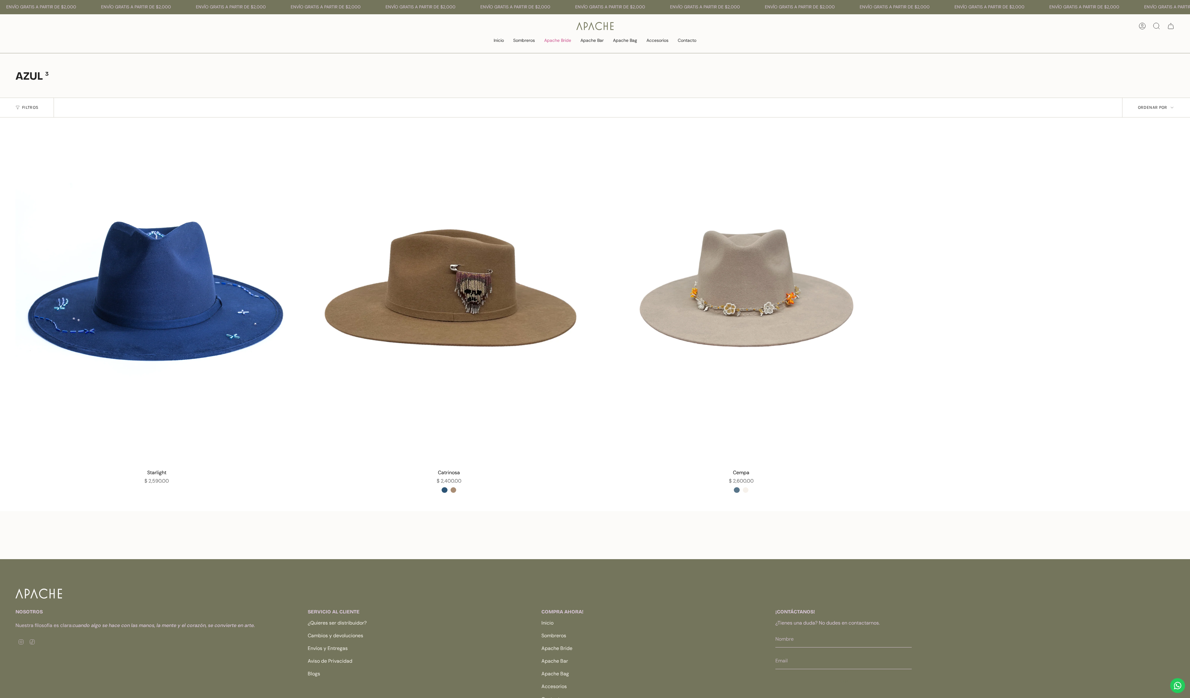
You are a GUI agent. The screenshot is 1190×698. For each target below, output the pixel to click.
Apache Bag (555, 673)
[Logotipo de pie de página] (38, 594)
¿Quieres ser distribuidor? (337, 623)
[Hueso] (745, 490)
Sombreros (553, 635)
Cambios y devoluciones (335, 635)
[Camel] (453, 490)
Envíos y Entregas (328, 648)
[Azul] (736, 490)
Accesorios (554, 686)
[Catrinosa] (449, 296)
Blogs (314, 673)
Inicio (547, 623)
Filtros (30, 107)
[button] (524, 40)
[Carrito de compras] (1171, 26)
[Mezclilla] (444, 490)
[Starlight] (156, 296)
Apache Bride (556, 648)
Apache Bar (554, 661)
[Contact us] (1177, 685)
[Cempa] (741, 296)
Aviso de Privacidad (330, 661)
